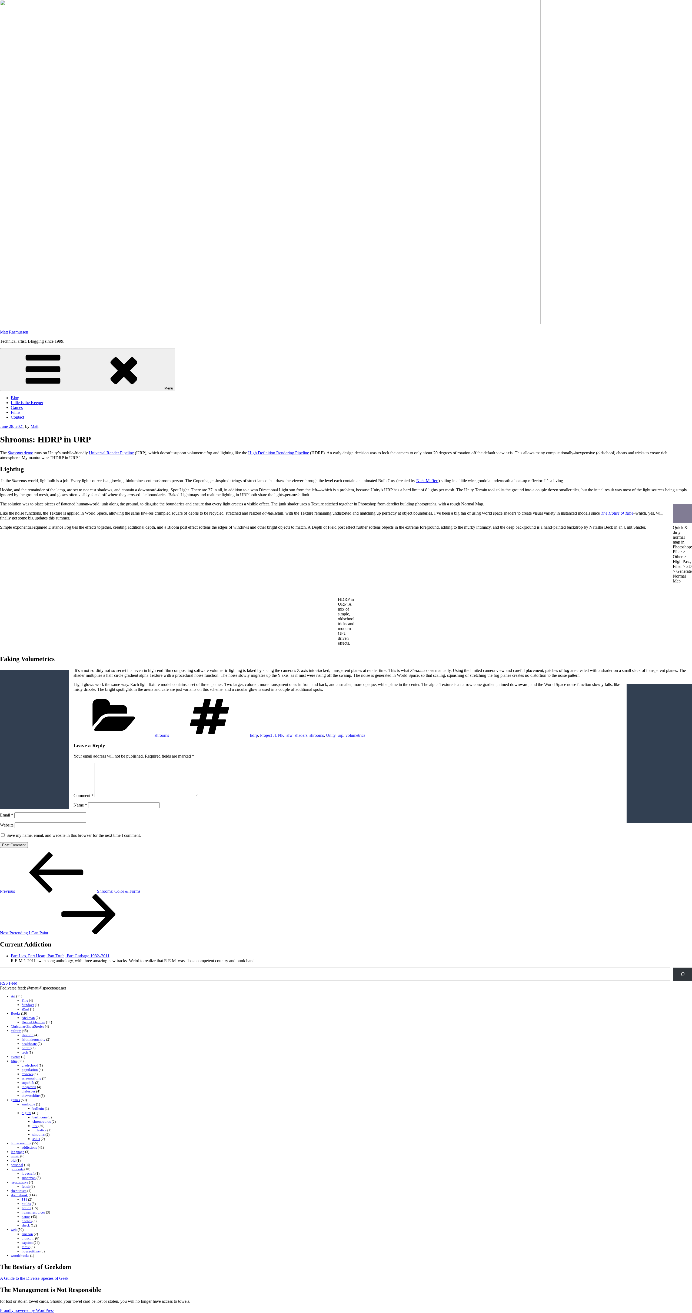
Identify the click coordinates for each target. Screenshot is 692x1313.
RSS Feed (8, 983)
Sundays (28, 1005)
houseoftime (31, 1251)
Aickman (28, 1018)
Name (80, 805)
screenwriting (31, 1078)
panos (26, 1217)
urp (340, 735)
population (30, 1070)
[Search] (682, 974)
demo (20, 453)
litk (35, 1126)
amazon (27, 1234)
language (17, 1152)
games (15, 1100)
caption (27, 1243)
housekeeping (21, 1143)
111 (24, 1199)
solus (36, 1139)
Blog (15, 397)
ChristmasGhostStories (27, 1026)
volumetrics (355, 735)
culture (16, 1031)
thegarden (29, 1087)
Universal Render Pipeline (111, 453)
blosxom (28, 1238)
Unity (330, 735)
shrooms (162, 735)
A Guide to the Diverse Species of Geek (34, 1278)
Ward (25, 1009)
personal (17, 1165)
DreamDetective (33, 1022)
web (14, 1230)
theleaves (28, 1091)
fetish (26, 1186)
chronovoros (41, 1121)
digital (26, 1113)
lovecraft (28, 1173)
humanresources (33, 1212)
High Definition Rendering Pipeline (278, 453)
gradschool (30, 1065)
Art (13, 996)
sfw (289, 735)
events (15, 1057)
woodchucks (20, 1256)
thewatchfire (31, 1096)
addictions (29, 1147)
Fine (25, 1000)
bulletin (38, 1109)
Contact (17, 417)
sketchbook (19, 1195)
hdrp (254, 735)
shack (26, 1225)
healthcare (29, 1044)
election (28, 1035)
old (13, 1160)
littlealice (39, 1130)
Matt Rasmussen (14, 332)
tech (25, 1052)
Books (15, 1013)
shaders (301, 735)
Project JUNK (272, 735)
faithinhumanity (33, 1039)
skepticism (18, 1191)
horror (26, 1048)
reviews (27, 1074)
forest (26, 1247)
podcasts (17, 1169)
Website (7, 825)
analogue (28, 1104)
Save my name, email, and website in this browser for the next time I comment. (73, 835)
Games (17, 407)
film (14, 1061)
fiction (26, 1208)
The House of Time (617, 513)
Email (6, 815)
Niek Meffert (427, 480)
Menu (168, 388)
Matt (34, 426)
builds (26, 1204)
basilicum (39, 1117)
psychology (19, 1182)
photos (27, 1221)
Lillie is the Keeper (27, 402)
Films (15, 412)
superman (29, 1178)
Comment (84, 795)
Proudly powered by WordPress (27, 1310)
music (15, 1156)
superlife (28, 1083)
